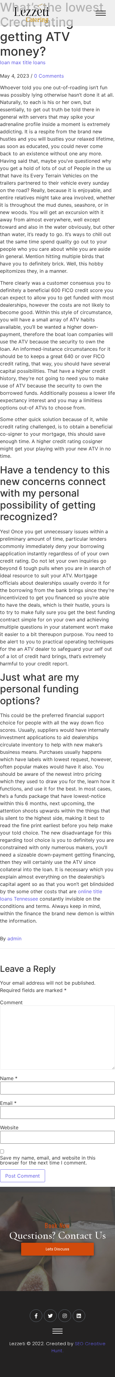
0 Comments (49, 76)
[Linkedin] (79, 1315)
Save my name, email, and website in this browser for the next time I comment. (47, 1160)
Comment (11, 1002)
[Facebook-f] (36, 1315)
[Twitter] (50, 1315)
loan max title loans (22, 62)
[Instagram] (64, 1315)
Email (8, 1103)
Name (8, 1078)
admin (14, 938)
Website (9, 1127)
